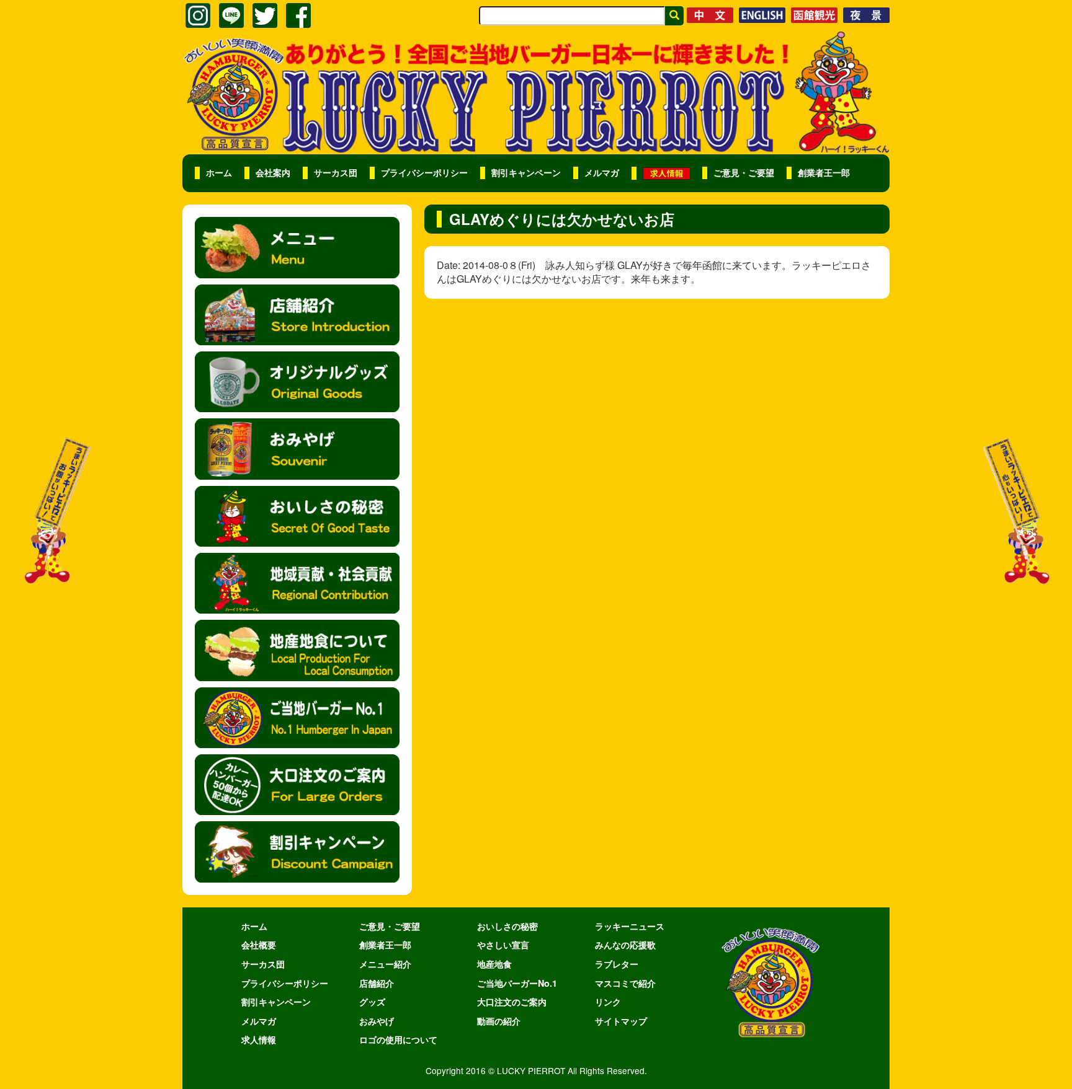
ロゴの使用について (398, 1039)
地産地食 (494, 964)
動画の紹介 (498, 1021)
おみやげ (376, 1021)
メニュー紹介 (385, 964)
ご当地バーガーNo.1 (517, 983)
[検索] (674, 15)
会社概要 (258, 944)
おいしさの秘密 (507, 926)
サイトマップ (621, 1021)
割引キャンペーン (526, 173)
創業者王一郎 (824, 173)
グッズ (372, 1001)
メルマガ (601, 173)
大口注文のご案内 (512, 1001)
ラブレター (616, 964)
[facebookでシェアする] (298, 15)
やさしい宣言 (503, 944)
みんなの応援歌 (625, 944)
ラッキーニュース (629, 926)
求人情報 (258, 1039)
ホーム (219, 173)
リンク (608, 1001)
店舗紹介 (376, 983)
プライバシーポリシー (424, 173)
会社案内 (273, 173)
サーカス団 (335, 173)
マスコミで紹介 (625, 983)
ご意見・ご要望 (743, 173)
